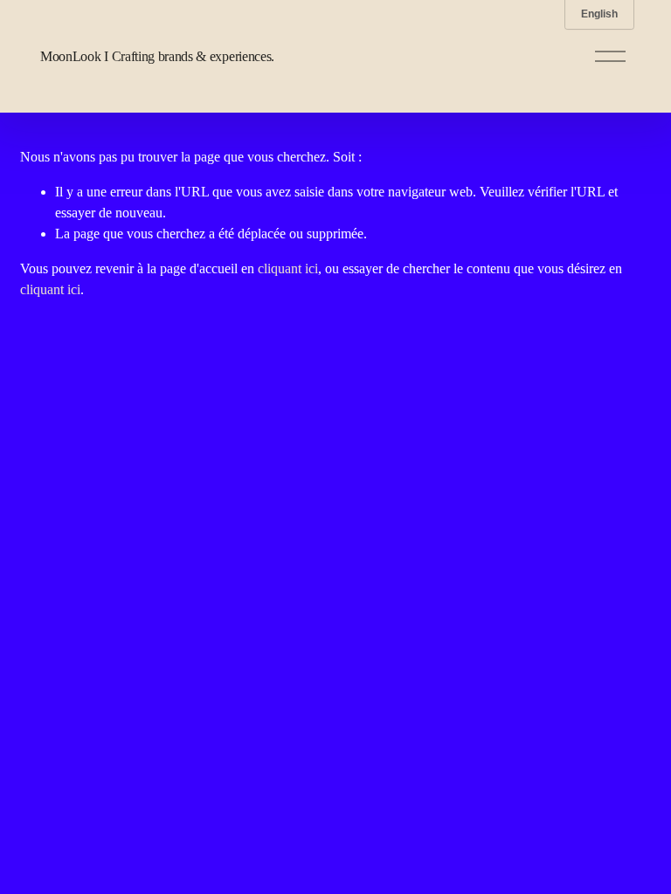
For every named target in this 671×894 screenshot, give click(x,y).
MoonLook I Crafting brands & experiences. (157, 56)
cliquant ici (288, 268)
